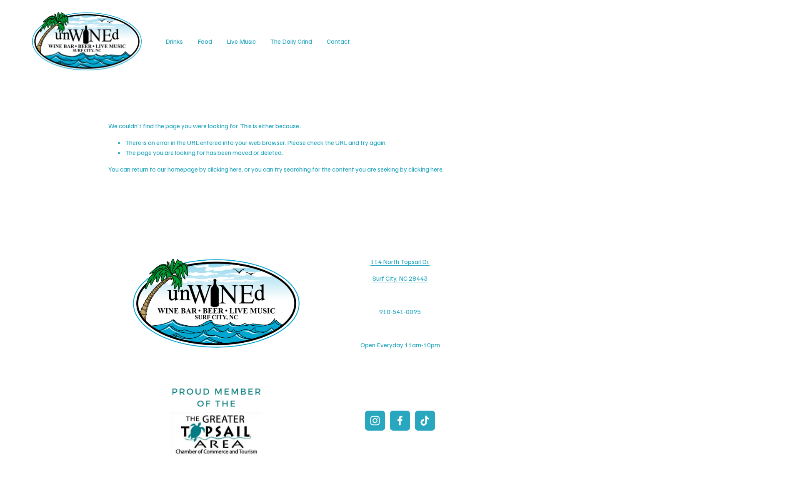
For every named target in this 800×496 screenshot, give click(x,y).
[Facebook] (400, 421)
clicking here (225, 169)
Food (205, 41)
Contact (338, 41)
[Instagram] (375, 421)
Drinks (174, 41)
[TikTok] (425, 421)
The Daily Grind (291, 41)
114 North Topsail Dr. (400, 261)
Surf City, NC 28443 (400, 278)
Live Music (241, 41)
